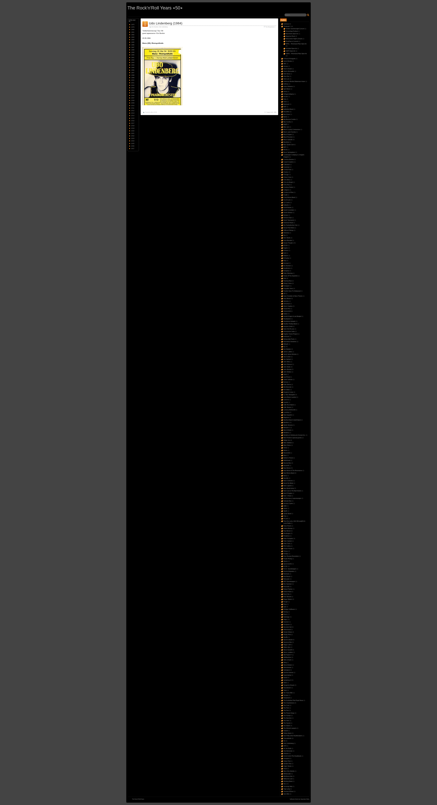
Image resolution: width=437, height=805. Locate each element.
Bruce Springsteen (289, 152)
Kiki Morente (287, 387)
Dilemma (286, 233)
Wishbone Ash (287, 776)
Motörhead (286, 460)
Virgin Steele (287, 766)
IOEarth (285, 344)
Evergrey (286, 271)
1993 (132, 62)
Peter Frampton (288, 538)
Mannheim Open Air (292, 34)
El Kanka (286, 258)
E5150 (285, 245)
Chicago (286, 174)
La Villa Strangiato (289, 394)
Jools (285, 374)
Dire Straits (286, 238)
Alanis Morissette (288, 71)
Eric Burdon (155, 27)
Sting (285, 662)
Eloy (284, 260)
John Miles (286, 362)
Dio (284, 235)
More (285, 455)
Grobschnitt (287, 311)
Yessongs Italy (287, 786)
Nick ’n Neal (287, 496)
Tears (285, 690)
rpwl (284, 607)
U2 (284, 741)
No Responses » (270, 27)
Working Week (287, 781)
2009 (132, 103)
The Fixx (286, 710)
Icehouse (286, 336)
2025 (132, 143)
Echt (284, 253)
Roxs (285, 604)
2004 (132, 90)
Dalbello (286, 205)
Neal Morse (287, 468)
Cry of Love (287, 200)
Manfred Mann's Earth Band (292, 420)
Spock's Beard (287, 640)
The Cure (286, 705)
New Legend (287, 486)
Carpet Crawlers (288, 162)
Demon (285, 215)
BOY (284, 147)
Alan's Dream (287, 69)
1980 (132, 29)
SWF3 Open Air (290, 51)
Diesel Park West (288, 228)
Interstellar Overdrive (289, 341)
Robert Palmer (287, 589)
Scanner (286, 622)
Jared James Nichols (289, 354)
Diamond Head (288, 222)
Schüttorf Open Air (291, 48)
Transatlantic (287, 738)
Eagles (285, 248)
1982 (132, 35)
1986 (132, 45)
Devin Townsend (288, 220)
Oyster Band (287, 513)
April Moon (286, 89)
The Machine (287, 718)
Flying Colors (287, 283)
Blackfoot (286, 142)
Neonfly (285, 478)
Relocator (286, 579)
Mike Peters (287, 445)
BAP (284, 107)
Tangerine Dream (288, 685)
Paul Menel (287, 531)
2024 (132, 141)
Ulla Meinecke (287, 751)
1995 (132, 67)
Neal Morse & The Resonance (292, 470)
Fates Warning (287, 273)
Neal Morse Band (288, 473)
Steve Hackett (287, 650)
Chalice (285, 172)
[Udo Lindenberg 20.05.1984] (162, 105)
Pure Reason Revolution (291, 556)
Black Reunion (288, 137)
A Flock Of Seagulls (289, 58)
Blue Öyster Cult (288, 144)
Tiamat (285, 731)
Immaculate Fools (288, 339)
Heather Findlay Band (290, 324)
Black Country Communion (291, 129)
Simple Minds (287, 632)
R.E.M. (285, 566)
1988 (132, 50)
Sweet (285, 677)
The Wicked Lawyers (289, 728)
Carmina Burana (288, 159)
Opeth (285, 511)
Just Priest (286, 377)
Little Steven (287, 407)
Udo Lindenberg (163, 27)
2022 (132, 136)
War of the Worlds (288, 771)
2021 (132, 133)
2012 (132, 110)
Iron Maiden (287, 349)
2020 (132, 131)
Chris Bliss (286, 180)
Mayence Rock (290, 36)
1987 (132, 47)
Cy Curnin (286, 202)
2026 (132, 146)
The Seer (286, 720)
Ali (151, 112)
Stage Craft (286, 645)
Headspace (287, 319)
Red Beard (286, 576)
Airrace (285, 66)
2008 (132, 100)
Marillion (286, 422)
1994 (132, 65)
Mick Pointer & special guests (292, 438)
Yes (284, 784)
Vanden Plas (287, 763)
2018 (132, 126)
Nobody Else (287, 501)
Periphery (286, 536)
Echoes (285, 250)
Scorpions (286, 624)
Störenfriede (287, 667)
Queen (285, 561)
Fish (284, 278)
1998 (132, 75)
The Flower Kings (288, 713)
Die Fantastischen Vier (290, 225)
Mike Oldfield (287, 443)
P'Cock (285, 518)
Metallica (286, 432)
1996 (132, 70)
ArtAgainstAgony (288, 94)
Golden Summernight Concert (295, 29)
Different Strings (288, 230)
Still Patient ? (287, 655)
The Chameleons (288, 703)
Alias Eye (286, 76)
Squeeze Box (287, 642)
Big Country (287, 122)
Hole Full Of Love (288, 329)
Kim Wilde (286, 389)
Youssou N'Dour (288, 791)
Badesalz (286, 104)
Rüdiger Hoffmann (289, 609)
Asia (284, 99)
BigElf (285, 124)
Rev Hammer (287, 584)
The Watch (286, 726)
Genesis (286, 301)
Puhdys (285, 554)
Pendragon (286, 533)
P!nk (284, 516)
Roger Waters (287, 599)
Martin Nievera (288, 425)
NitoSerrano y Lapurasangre (292, 498)
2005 (132, 93)
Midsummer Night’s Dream (294, 39)
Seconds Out (287, 627)
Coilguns (286, 190)
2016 (132, 121)
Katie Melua (287, 384)
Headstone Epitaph (289, 321)
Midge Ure (286, 440)
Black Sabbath (287, 139)
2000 (132, 80)
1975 (132, 24)
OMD (285, 506)
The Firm (286, 708)
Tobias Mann (287, 733)
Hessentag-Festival (292, 31)
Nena (285, 475)
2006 (132, 95)
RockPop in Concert (292, 41)
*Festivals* (286, 26)
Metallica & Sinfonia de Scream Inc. (294, 435)
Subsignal (286, 670)
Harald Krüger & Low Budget (292, 316)
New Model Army (288, 488)
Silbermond (287, 629)
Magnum (286, 417)
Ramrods (286, 574)
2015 (132, 118)
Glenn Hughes (287, 306)
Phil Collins (287, 546)
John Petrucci (287, 364)
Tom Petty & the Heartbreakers (292, 736)
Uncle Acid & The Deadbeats (292, 756)
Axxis (285, 102)
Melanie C (286, 427)
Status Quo (286, 647)
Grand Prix (286, 308)
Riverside (286, 586)
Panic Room (287, 526)
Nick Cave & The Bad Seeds (292, 491)
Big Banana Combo (289, 119)
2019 (132, 128)
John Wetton (287, 372)
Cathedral (286, 164)
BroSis (285, 149)
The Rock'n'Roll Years (138, 799)
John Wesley (287, 369)
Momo (285, 450)
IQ (284, 346)
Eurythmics (286, 268)
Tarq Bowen (287, 688)
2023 (132, 138)
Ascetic (285, 96)
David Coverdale (288, 210)
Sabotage (286, 617)
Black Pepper (287, 134)
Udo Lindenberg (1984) (165, 23)
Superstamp (287, 675)
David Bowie (287, 207)
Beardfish (286, 112)
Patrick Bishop (287, 528)
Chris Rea (286, 185)
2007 (132, 98)
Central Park (287, 169)
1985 (132, 42)
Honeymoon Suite (289, 331)
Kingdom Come (288, 392)
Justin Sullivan (287, 379)
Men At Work (287, 430)
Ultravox (286, 753)
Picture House (287, 548)
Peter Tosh (286, 543)
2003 (132, 88)
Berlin (285, 117)
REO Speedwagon (289, 581)
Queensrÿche (287, 564)
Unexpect (286, 758)
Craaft (285, 195)
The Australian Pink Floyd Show (293, 700)
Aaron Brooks (287, 61)
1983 (132, 37)
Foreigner (286, 286)
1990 (132, 55)
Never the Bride (288, 483)
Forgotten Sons (288, 288)
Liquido (285, 402)
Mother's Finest (288, 458)
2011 (132, 108)
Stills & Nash (287, 660)
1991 (132, 57)
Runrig (285, 612)
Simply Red (287, 634)
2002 (132, 85)
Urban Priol (287, 761)
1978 (132, 27)
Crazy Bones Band (289, 197)
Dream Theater (288, 243)
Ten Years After (288, 693)
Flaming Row (287, 281)
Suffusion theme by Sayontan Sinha (299, 799)
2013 (132, 113)
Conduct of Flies (288, 192)
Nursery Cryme (288, 503)
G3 (284, 293)
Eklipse (285, 255)
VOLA (285, 768)
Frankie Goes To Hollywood (292, 291)
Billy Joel (286, 127)
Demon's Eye (287, 217)
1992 (132, 60)
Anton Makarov (288, 86)
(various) (286, 24)
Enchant (286, 263)
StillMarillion (287, 657)
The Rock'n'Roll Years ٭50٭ (155, 7)
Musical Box (287, 463)
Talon (285, 682)
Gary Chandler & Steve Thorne (292, 296)
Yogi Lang (286, 789)
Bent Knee (286, 114)
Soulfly (285, 637)
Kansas (285, 382)
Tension (285, 695)
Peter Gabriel (287, 541)
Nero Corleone (288, 480)
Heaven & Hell (287, 326)
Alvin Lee (286, 79)
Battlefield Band (288, 109)
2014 (132, 115)
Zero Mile (286, 794)
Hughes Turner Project (290, 334)
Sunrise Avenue (288, 672)
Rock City (286, 594)
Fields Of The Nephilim (290, 276)
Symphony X (287, 680)
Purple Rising (287, 559)
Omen (285, 508)
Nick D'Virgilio (287, 493)
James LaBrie (287, 352)
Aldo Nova (286, 74)
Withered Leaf (287, 779)
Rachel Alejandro (288, 571)
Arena (285, 91)
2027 (132, 148)
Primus (285, 551)
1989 (132, 52)
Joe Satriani (287, 359)
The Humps (287, 715)
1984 (275, 112)
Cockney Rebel (288, 187)
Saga (285, 619)
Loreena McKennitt (289, 410)
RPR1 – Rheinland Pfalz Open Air (296, 44)
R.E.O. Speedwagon (289, 569)
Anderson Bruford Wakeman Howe (294, 81)
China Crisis (287, 177)
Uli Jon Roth (287, 748)
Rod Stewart (287, 596)
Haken (285, 314)
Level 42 (286, 400)
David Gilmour (287, 212)
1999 (132, 77)
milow (285, 448)
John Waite (286, 367)
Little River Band (288, 405)
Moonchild (286, 453)
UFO (284, 746)
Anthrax (285, 84)
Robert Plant (287, 591)
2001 (132, 83)
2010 (132, 105)
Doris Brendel (287, 240)
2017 (132, 123)
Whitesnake (287, 774)
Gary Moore (287, 298)
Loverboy (286, 412)
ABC (284, 63)
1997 (132, 72)
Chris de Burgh (288, 182)
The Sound (286, 723)
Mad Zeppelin (287, 415)
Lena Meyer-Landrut (289, 397)
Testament (286, 698)
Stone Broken (287, 665)
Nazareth (286, 465)
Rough (285, 602)
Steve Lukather (288, 652)
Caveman (286, 167)
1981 (132, 32)
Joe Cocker (287, 357)
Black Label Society (289, 132)
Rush (285, 614)
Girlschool (286, 303)
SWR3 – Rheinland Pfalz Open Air (296, 53)
